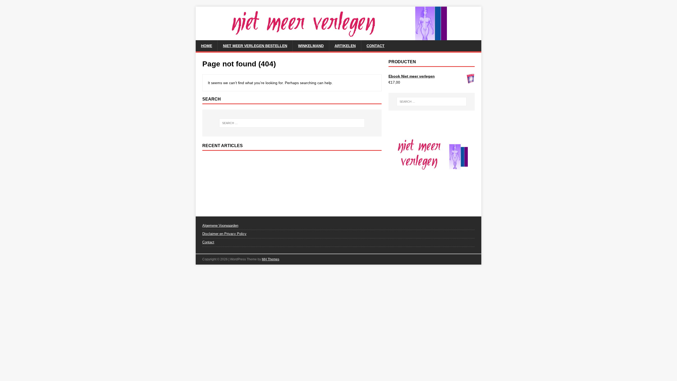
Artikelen (345, 46)
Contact (376, 46)
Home (206, 46)
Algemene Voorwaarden (220, 226)
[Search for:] (292, 123)
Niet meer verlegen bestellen (255, 46)
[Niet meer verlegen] (321, 37)
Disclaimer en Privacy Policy (224, 234)
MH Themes (270, 259)
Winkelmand (311, 46)
